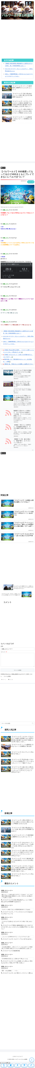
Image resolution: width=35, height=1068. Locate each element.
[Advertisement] (17, 41)
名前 (2, 646)
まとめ (3, 167)
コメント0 (31, 182)
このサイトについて (17, 1056)
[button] (32, 723)
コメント (4, 652)
